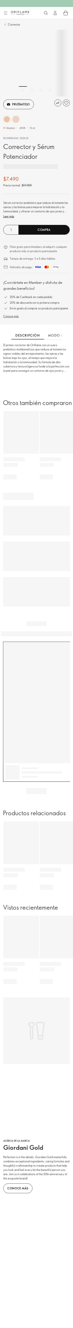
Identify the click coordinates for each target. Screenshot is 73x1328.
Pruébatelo (21, 104)
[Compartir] (57, 102)
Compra (44, 230)
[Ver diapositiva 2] (32, 90)
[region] (36, 63)
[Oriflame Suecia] (20, 13)
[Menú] (5, 13)
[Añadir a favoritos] (66, 102)
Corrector (14, 24)
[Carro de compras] (65, 13)
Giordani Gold (16, 138)
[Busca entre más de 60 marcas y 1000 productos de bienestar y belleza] (46, 13)
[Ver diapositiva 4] (50, 90)
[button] (6, 119)
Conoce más (11, 316)
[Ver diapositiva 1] (23, 90)
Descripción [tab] (27, 335)
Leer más (8, 216)
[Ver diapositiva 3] (41, 90)
